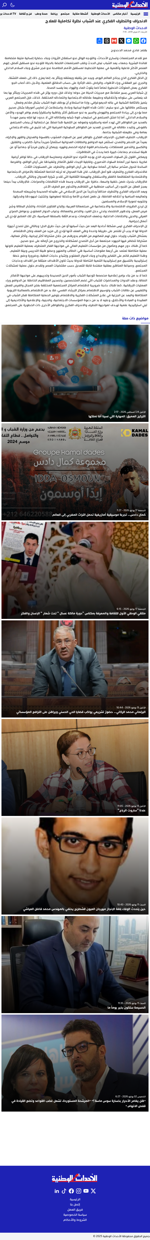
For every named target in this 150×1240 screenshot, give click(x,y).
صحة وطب (41, 14)
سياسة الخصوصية (75, 1215)
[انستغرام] (79, 1191)
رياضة (54, 14)
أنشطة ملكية (80, 14)
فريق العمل (75, 1210)
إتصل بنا (75, 1204)
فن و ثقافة (25, 14)
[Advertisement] (75, 1138)
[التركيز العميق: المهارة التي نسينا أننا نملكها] (75, 373)
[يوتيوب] (86, 1191)
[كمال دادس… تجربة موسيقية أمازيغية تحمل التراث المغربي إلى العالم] (75, 471)
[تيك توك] (64, 1191)
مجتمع (65, 14)
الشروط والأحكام (75, 1220)
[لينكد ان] (57, 1191)
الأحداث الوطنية (100, 14)
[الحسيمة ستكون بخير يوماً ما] (75, 964)
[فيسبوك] (71, 1191)
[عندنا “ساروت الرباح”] (75, 767)
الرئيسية (135, 14)
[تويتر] (93, 1191)
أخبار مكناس (120, 14)
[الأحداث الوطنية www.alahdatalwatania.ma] (130, 5)
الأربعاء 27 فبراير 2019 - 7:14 (135, 32)
